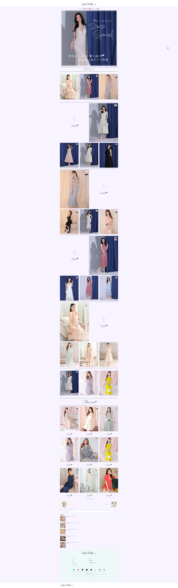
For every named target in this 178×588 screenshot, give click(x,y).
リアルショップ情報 (74, 564)
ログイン (73, 560)
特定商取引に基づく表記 (92, 562)
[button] (114, 511)
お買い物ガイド (74, 562)
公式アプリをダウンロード (89, 573)
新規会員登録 (90, 560)
